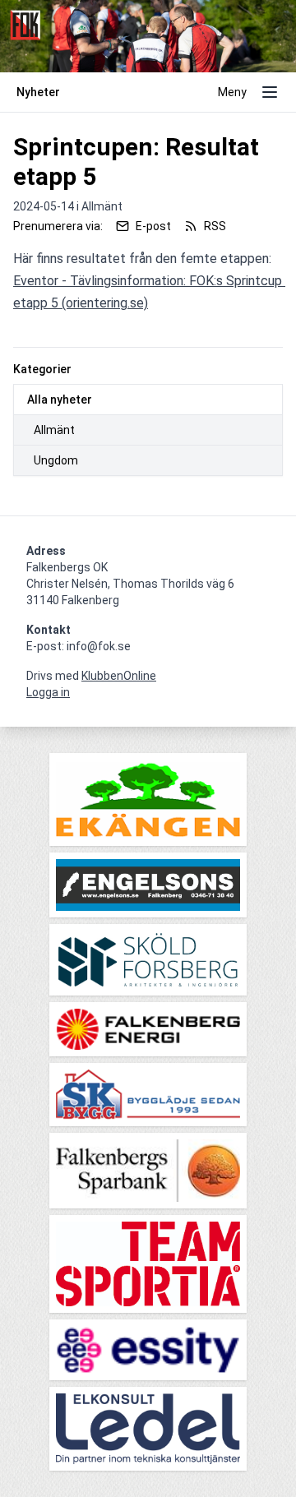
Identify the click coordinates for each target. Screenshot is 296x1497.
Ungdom (56, 460)
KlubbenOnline (118, 675)
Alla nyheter (59, 399)
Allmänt (54, 430)
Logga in (48, 692)
